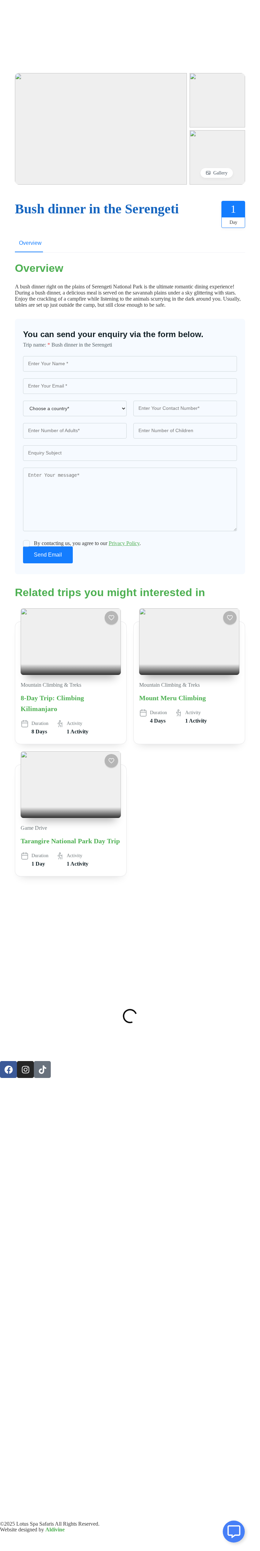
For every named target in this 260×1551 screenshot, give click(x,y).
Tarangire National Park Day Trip (70, 841)
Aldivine (55, 1529)
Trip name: (36, 345)
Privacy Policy (124, 543)
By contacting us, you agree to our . (87, 543)
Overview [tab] (30, 243)
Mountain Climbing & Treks (51, 685)
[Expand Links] (234, 1532)
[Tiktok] (42, 1069)
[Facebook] (8, 1069)
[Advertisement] (130, 930)
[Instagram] (25, 1069)
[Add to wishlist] (111, 618)
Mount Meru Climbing (172, 698)
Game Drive (34, 828)
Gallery (220, 172)
